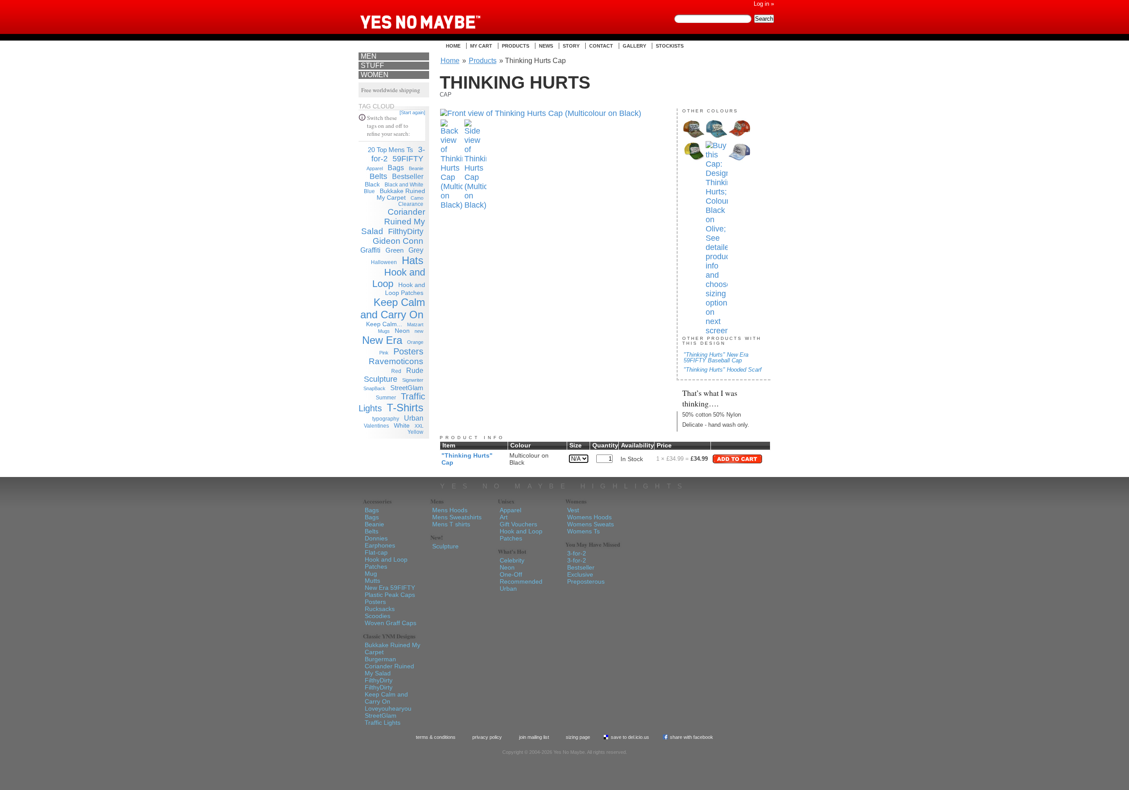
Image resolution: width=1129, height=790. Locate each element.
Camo (417, 198)
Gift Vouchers (518, 524)
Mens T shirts (451, 524)
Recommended (521, 581)
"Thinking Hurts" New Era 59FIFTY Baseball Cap (716, 357)
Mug (371, 573)
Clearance (410, 204)
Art (504, 517)
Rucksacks (380, 608)
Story (571, 45)
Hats (412, 260)
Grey (415, 250)
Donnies (376, 538)
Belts (378, 176)
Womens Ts (583, 531)
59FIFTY (408, 158)
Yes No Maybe (434, 15)
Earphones (380, 545)
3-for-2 (576, 553)
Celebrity (512, 560)
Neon (402, 331)
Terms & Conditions (436, 737)
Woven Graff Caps (390, 622)
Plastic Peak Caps (390, 594)
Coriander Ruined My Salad (393, 221)
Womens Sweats (590, 524)
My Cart (481, 45)
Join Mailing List (534, 737)
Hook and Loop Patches (386, 563)
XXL (419, 426)
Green (394, 250)
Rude (414, 370)
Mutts (372, 580)
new (419, 331)
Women (375, 74)
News (546, 45)
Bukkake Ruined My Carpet (401, 194)
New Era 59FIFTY (390, 587)
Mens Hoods (449, 510)
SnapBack (374, 388)
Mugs (384, 331)
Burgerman (380, 659)
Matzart (415, 324)
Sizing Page (578, 737)
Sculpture (380, 379)
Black (372, 184)
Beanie (416, 168)
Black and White (404, 185)
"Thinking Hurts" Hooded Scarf (723, 369)
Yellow (415, 432)
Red (396, 371)
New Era (382, 340)
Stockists (670, 45)
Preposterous (586, 581)
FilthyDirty (405, 231)
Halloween (384, 262)
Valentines (376, 426)
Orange (415, 342)
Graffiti (370, 250)
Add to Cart (737, 459)
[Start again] (412, 112)
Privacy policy (487, 737)
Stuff (372, 65)
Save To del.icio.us (630, 737)
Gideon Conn (398, 241)
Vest (573, 510)
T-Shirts (405, 408)
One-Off (511, 574)
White (402, 425)
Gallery (634, 45)
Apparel (374, 168)
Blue (369, 191)
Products (515, 45)
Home (453, 45)
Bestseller (407, 176)
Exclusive (580, 574)
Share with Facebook (691, 737)
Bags (396, 167)
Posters (408, 351)
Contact (601, 45)
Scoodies (377, 615)
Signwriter (412, 380)
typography (385, 419)
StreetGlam (406, 387)
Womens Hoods (589, 517)
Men (369, 56)
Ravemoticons (396, 361)
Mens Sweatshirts (457, 517)
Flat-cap (376, 552)
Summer (386, 398)
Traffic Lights (382, 722)
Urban (413, 418)
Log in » (764, 3)
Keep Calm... (384, 324)
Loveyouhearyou (388, 708)
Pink (384, 352)
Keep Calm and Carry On (392, 308)
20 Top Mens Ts (390, 149)
